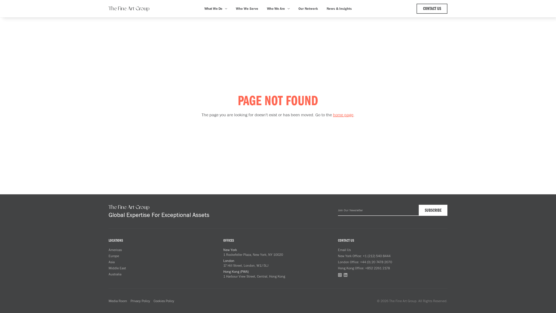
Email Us (344, 249)
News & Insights (339, 8)
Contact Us (432, 9)
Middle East (117, 268)
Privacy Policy (140, 301)
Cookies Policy (164, 301)
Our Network (308, 8)
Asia (112, 262)
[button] (216, 8)
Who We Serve (247, 8)
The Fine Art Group (129, 8)
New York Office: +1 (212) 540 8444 (364, 256)
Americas (115, 249)
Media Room (118, 301)
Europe (114, 256)
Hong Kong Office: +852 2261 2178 (364, 268)
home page (343, 114)
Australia (115, 274)
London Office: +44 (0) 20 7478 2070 (365, 262)
